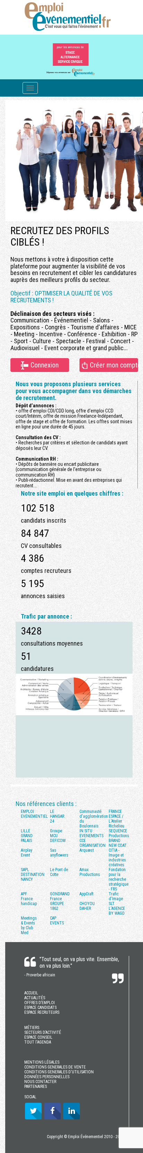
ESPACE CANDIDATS (40, 1007)
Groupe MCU (56, 833)
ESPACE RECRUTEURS (41, 1012)
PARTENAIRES (35, 1086)
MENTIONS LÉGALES (41, 1062)
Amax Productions (89, 872)
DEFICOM (58, 840)
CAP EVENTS (57, 920)
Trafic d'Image (116, 896)
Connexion (44, 365)
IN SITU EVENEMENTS (91, 833)
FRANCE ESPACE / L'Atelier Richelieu (116, 818)
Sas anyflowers (59, 853)
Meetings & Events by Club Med (29, 925)
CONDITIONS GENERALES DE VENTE (55, 1067)
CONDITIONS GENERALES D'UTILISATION (59, 1072)
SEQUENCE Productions (119, 833)
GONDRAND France (60, 896)
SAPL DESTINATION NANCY (32, 874)
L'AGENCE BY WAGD (117, 911)
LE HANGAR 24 (57, 816)
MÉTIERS (31, 1027)
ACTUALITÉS (34, 997)
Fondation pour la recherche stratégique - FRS (118, 879)
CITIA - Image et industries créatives (117, 857)
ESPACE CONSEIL (38, 1037)
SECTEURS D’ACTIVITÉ (42, 1032)
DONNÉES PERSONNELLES (46, 1076)
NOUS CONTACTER (40, 1081)
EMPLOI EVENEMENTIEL (33, 814)
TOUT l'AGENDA (37, 1042)
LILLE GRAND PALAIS (27, 835)
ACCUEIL (31, 993)
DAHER (85, 908)
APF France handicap (29, 899)
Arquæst (86, 850)
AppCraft (86, 894)
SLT (112, 903)
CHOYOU (87, 903)
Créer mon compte (113, 365)
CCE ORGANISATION (91, 843)
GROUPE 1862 (57, 906)
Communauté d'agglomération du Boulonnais (91, 818)
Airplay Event (26, 853)
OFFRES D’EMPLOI (39, 1002)
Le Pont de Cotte (59, 872)
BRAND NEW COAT (118, 843)
